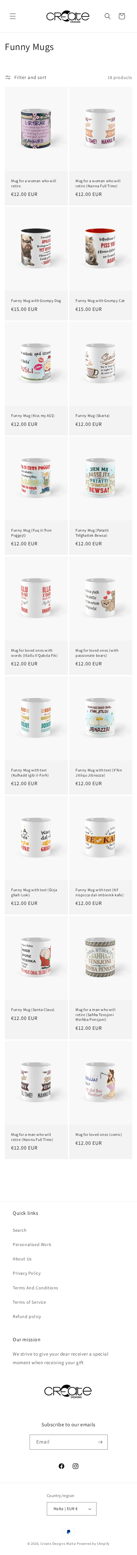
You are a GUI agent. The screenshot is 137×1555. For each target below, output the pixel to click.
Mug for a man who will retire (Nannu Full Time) (32, 1137)
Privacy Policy (26, 1273)
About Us (22, 1259)
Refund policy (27, 1316)
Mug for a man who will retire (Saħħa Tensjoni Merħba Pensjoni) (95, 1014)
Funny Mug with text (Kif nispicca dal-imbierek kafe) (100, 892)
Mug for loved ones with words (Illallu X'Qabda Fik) (34, 652)
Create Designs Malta (58, 1543)
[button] (13, 16)
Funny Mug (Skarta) (93, 415)
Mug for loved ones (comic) (99, 1134)
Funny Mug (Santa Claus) (33, 1009)
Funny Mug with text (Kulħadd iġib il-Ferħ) (30, 773)
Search (20, 1230)
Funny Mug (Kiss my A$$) (33, 415)
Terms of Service (29, 1302)
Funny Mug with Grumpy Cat (100, 300)
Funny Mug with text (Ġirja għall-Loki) (34, 892)
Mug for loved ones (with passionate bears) (97, 652)
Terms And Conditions (35, 1288)
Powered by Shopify (93, 1543)
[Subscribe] (100, 1442)
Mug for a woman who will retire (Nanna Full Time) (98, 183)
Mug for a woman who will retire (33, 183)
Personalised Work (32, 1244)
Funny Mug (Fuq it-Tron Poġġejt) (31, 533)
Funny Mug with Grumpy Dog (36, 300)
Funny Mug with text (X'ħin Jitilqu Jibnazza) (99, 773)
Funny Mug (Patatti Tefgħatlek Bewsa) (92, 533)
